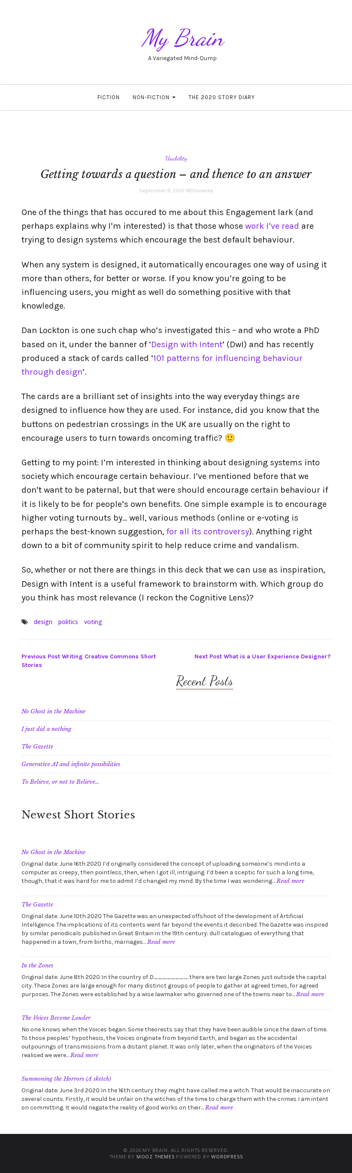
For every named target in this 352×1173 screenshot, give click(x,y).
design (43, 622)
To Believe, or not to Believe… (60, 781)
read (290, 226)
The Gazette (37, 746)
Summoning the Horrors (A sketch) (66, 1078)
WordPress (227, 1156)
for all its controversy (207, 531)
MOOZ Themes (156, 1156)
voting (93, 622)
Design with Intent (186, 344)
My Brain (182, 38)
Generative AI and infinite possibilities (70, 764)
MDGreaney (199, 191)
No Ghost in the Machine (53, 711)
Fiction (108, 97)
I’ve (272, 226)
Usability (176, 158)
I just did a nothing (46, 729)
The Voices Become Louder (56, 1017)
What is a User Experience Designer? (262, 656)
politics (68, 622)
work (254, 226)
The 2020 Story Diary (221, 97)
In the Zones (37, 965)
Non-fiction (152, 97)
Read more (290, 881)
